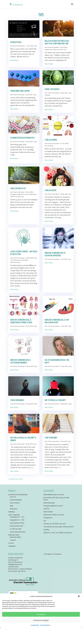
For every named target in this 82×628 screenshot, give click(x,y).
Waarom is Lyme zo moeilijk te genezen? (57, 533)
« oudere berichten (15, 479)
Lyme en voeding (50, 190)
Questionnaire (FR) (16, 526)
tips (36, 46)
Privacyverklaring (45, 625)
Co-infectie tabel (15, 529)
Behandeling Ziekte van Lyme (53, 495)
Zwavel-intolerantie (52, 89)
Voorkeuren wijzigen (41, 620)
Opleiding (11, 512)
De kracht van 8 (15, 42)
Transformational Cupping (20, 91)
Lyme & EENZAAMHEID (17, 400)
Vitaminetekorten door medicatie (22, 138)
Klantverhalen (48, 512)
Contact (11, 543)
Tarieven (13, 540)
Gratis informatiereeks (17, 532)
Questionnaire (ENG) (17, 523)
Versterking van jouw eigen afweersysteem (58, 527)
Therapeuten (47, 518)
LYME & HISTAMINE (51, 140)
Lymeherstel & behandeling (17, 495)
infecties (46, 509)
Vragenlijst (12, 546)
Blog (11, 506)
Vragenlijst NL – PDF (17, 520)
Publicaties (13, 509)
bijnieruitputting (49, 503)
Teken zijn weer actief (18, 188)
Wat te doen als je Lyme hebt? (55, 400)
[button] (79, 596)
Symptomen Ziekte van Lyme (54, 49)
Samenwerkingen (16, 500)
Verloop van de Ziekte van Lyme (54, 524)
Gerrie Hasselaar (19, 46)
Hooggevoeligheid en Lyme (19, 194)
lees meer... (15, 60)
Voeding (47, 95)
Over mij (13, 497)
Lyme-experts (15, 503)
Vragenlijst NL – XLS (17, 517)
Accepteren (41, 614)
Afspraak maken (13, 535)
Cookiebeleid (35, 625)
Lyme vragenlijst (14, 515)
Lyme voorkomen (51, 438)
